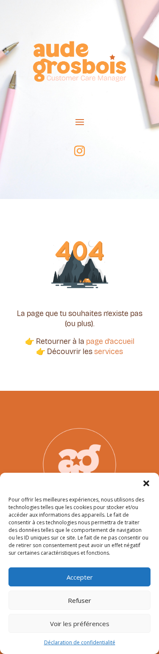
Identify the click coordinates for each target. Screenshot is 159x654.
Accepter (80, 577)
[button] (146, 483)
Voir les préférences (79, 623)
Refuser (79, 600)
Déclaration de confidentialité (79, 642)
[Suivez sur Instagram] (79, 151)
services (108, 351)
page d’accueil (110, 341)
